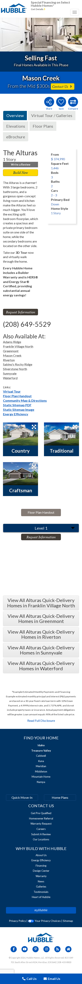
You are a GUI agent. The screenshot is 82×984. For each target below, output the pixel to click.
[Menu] (74, 12)
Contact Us (60, 86)
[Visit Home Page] (14, 5)
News (41, 881)
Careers (41, 828)
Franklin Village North (18, 346)
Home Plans (60, 797)
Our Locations (41, 839)
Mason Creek (12, 355)
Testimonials (41, 891)
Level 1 (41, 528)
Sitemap (68, 920)
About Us (41, 855)
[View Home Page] (41, 937)
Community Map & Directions (25, 400)
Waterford (10, 378)
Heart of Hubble (41, 897)
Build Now (20, 172)
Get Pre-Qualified (41, 813)
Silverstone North (15, 369)
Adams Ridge (12, 342)
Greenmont (11, 351)
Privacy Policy (17, 920)
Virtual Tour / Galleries (51, 115)
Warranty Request (41, 823)
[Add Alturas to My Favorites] (61, 101)
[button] (8, 34)
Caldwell (41, 755)
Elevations (15, 126)
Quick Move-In (22, 797)
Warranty (41, 876)
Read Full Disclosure (41, 720)
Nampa (41, 782)
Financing (41, 865)
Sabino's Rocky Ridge (17, 364)
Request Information (20, 312)
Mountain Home (41, 776)
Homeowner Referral (41, 818)
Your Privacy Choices (47, 920)
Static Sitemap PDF (17, 405)
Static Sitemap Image (18, 409)
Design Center (41, 870)
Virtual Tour (12, 391)
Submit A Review (41, 834)
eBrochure (15, 136)
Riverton (9, 360)
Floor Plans (43, 126)
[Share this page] (49, 101)
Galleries (41, 886)
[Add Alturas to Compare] (73, 101)
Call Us (31, 978)
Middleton (41, 771)
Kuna (41, 761)
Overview (15, 115)
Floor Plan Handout (17, 396)
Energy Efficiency (15, 414)
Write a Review (20, 164)
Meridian (41, 766)
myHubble (41, 910)
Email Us (53, 978)
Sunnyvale (10, 373)
